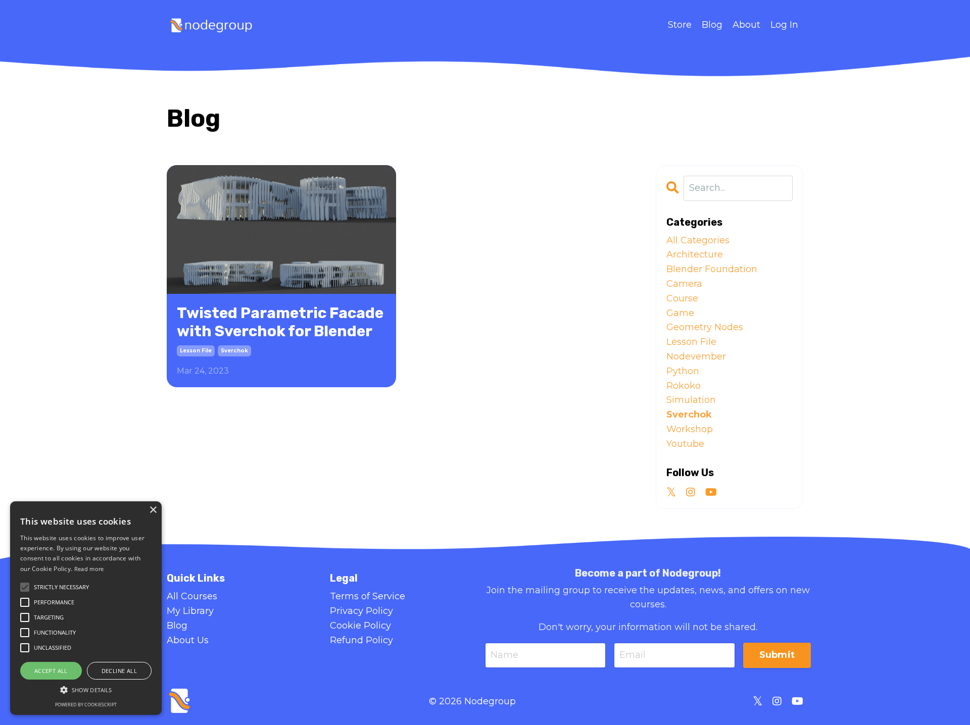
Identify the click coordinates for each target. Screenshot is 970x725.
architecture (694, 254)
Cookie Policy (360, 625)
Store (680, 24)
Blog (712, 24)
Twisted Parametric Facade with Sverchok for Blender (280, 322)
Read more (89, 569)
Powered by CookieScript (86, 704)
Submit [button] (777, 654)
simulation (691, 399)
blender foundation (711, 269)
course (682, 298)
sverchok (234, 350)
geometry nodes (704, 327)
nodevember (696, 356)
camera (684, 283)
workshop (689, 429)
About (746, 24)
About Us (188, 640)
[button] (86, 690)
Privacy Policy (361, 610)
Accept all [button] (51, 671)
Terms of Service (367, 596)
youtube (685, 443)
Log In (784, 24)
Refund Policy (361, 640)
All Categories (698, 240)
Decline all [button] (119, 671)
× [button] (153, 510)
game (680, 313)
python (682, 371)
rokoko (683, 385)
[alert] (86, 608)
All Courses (192, 596)
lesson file (196, 350)
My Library (190, 610)
